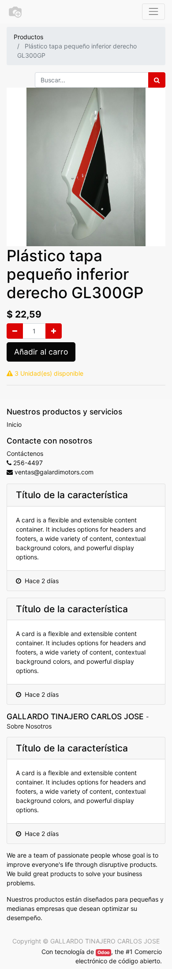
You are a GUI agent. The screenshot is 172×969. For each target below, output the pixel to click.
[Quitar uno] (15, 331)
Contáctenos (25, 453)
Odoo (103, 952)
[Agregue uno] (53, 331)
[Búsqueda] (156, 80)
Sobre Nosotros (29, 726)
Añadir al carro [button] (41, 351)
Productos (28, 37)
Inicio (14, 424)
